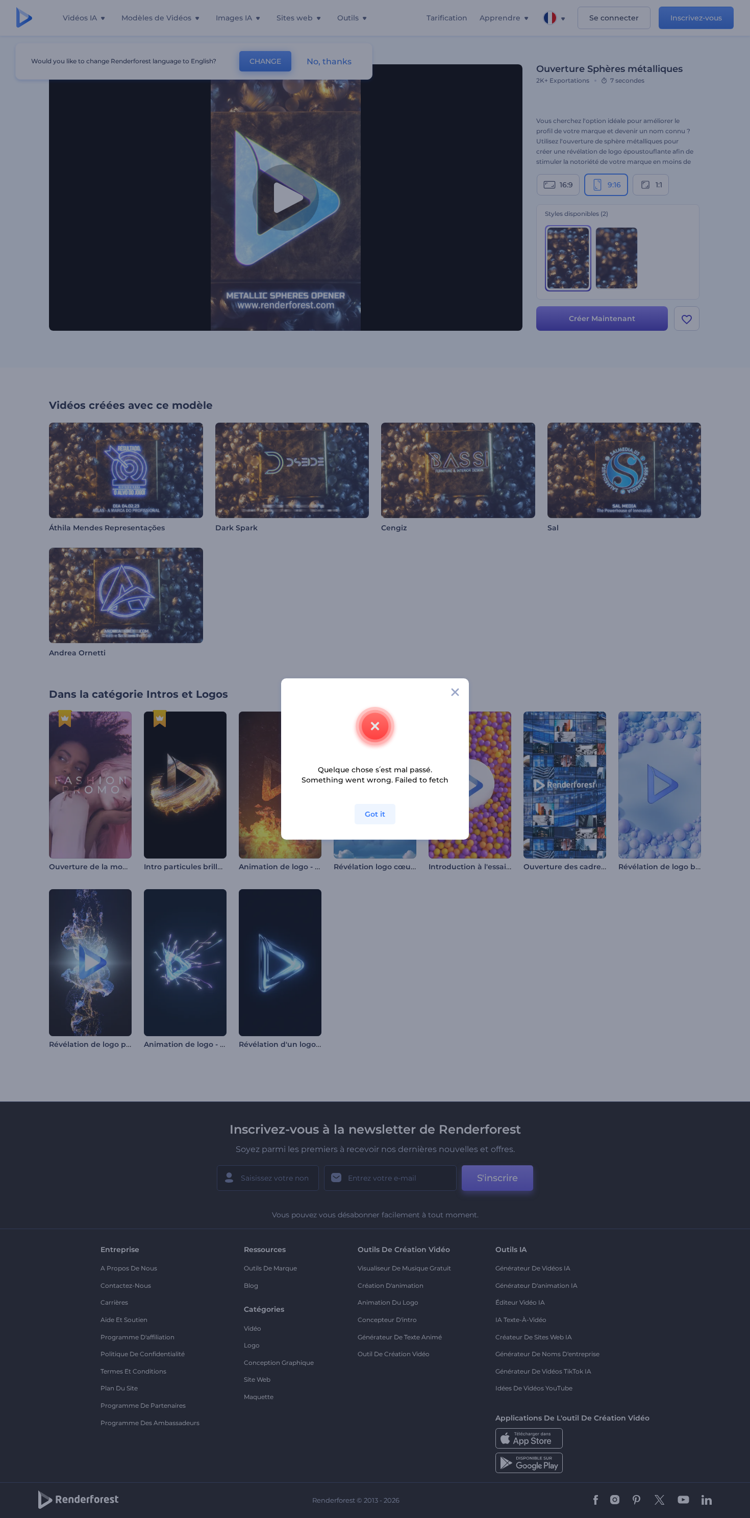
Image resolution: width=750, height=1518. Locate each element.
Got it (375, 814)
